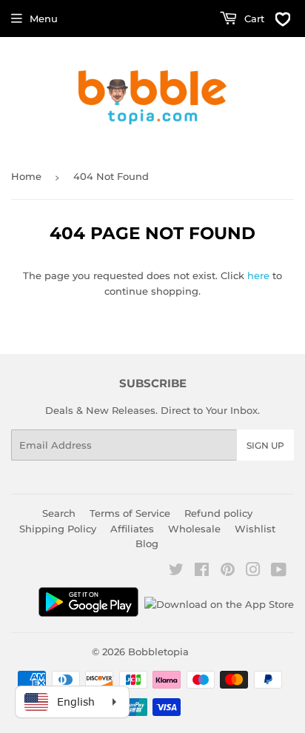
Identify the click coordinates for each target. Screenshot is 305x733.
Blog (146, 543)
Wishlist (255, 529)
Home (26, 176)
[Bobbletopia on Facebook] (202, 572)
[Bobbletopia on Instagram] (253, 572)
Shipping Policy (57, 529)
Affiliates (132, 529)
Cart (252, 18)
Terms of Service (130, 513)
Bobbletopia (158, 651)
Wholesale (194, 529)
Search (59, 513)
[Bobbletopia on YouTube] (278, 572)
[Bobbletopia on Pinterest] (227, 572)
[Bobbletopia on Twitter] (176, 572)
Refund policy (218, 513)
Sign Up (265, 445)
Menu (44, 18)
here (258, 275)
